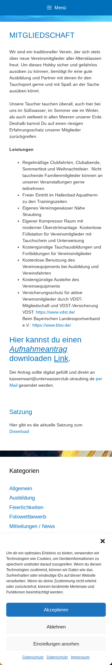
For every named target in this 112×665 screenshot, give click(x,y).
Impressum (80, 657)
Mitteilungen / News (32, 526)
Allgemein (20, 488)
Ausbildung (22, 498)
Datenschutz (33, 657)
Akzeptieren (56, 609)
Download (19, 431)
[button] (103, 541)
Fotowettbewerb (27, 517)
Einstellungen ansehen (56, 643)
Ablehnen (56, 626)
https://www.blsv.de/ (51, 325)
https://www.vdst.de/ (55, 312)
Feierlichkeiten (26, 507)
